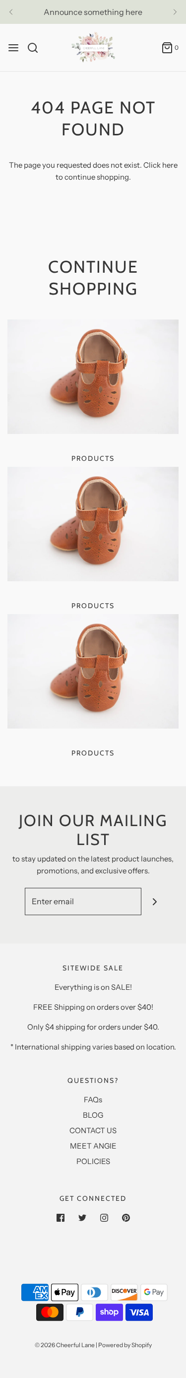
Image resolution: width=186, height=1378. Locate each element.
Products (93, 458)
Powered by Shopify (125, 1345)
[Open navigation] (13, 47)
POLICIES (93, 1161)
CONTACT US (93, 1130)
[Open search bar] (36, 47)
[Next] (175, 12)
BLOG (93, 1115)
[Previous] (11, 12)
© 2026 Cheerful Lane (65, 1345)
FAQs (93, 1099)
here (170, 165)
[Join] (155, 901)
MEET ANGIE (93, 1146)
